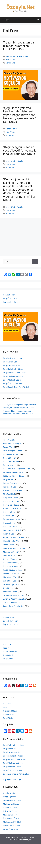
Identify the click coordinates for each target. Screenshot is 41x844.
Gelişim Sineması (10, 808)
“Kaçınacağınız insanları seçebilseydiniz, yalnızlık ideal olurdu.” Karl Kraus (19, 150)
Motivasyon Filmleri (11, 804)
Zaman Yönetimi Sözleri (13, 602)
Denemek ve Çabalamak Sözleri (16, 469)
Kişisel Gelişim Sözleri (12, 541)
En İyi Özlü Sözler (10, 298)
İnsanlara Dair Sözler (14, 161)
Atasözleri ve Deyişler (12, 443)
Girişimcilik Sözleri (10, 498)
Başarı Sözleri (11, 129)
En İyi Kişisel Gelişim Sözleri (14, 373)
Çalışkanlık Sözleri (10, 454)
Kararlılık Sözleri (10, 534)
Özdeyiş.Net (20, 7)
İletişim (6, 648)
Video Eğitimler (9, 797)
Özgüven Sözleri (10, 566)
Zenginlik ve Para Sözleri (13, 606)
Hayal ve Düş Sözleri (11, 501)
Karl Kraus (10, 60)
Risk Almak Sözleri (11, 577)
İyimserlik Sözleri (10, 527)
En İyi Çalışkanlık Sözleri (13, 369)
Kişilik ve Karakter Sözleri (13, 537)
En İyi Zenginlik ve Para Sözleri (16, 387)
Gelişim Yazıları (9, 793)
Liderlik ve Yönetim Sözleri (14, 548)
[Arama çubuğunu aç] (38, 20)
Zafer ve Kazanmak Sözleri (14, 599)
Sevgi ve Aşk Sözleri (11, 584)
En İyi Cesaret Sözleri (12, 365)
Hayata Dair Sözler (11, 505)
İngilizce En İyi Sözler (12, 302)
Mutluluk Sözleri (10, 555)
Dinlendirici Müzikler (11, 826)
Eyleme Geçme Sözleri (12, 483)
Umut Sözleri (8, 588)
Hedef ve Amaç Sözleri (12, 508)
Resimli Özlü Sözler (11, 574)
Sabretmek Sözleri (11, 581)
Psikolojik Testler (10, 811)
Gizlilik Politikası (10, 651)
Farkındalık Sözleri (11, 487)
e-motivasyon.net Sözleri (13, 472)
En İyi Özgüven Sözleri (12, 383)
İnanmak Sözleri (10, 516)
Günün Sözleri (9, 295)
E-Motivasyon (25, 840)
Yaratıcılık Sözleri (10, 592)
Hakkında (7, 644)
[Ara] (35, 261)
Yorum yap (10, 63)
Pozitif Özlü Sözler (11, 829)
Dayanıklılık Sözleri (11, 461)
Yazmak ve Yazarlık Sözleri (17, 56)
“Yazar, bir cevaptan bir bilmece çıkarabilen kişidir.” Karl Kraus (18, 46)
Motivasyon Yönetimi (12, 800)
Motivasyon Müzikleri (12, 822)
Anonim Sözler (9, 440)
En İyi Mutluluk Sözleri (12, 380)
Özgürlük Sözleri (10, 563)
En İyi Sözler (8, 480)
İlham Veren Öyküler (11, 818)
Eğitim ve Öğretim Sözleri (13, 476)
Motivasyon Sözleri (11, 552)
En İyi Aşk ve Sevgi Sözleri (14, 358)
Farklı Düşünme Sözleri (12, 490)
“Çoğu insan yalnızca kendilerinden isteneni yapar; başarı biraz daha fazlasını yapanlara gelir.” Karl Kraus (19, 115)
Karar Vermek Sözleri (12, 530)
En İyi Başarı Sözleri (11, 362)
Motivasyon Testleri (11, 815)
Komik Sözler (8, 545)
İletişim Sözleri (9, 512)
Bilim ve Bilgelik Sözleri (12, 451)
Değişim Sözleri (9, 465)
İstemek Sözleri (9, 523)
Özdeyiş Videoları (10, 559)
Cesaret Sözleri (9, 458)
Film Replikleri (9, 494)
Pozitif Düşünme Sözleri (13, 570)
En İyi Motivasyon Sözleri (13, 376)
